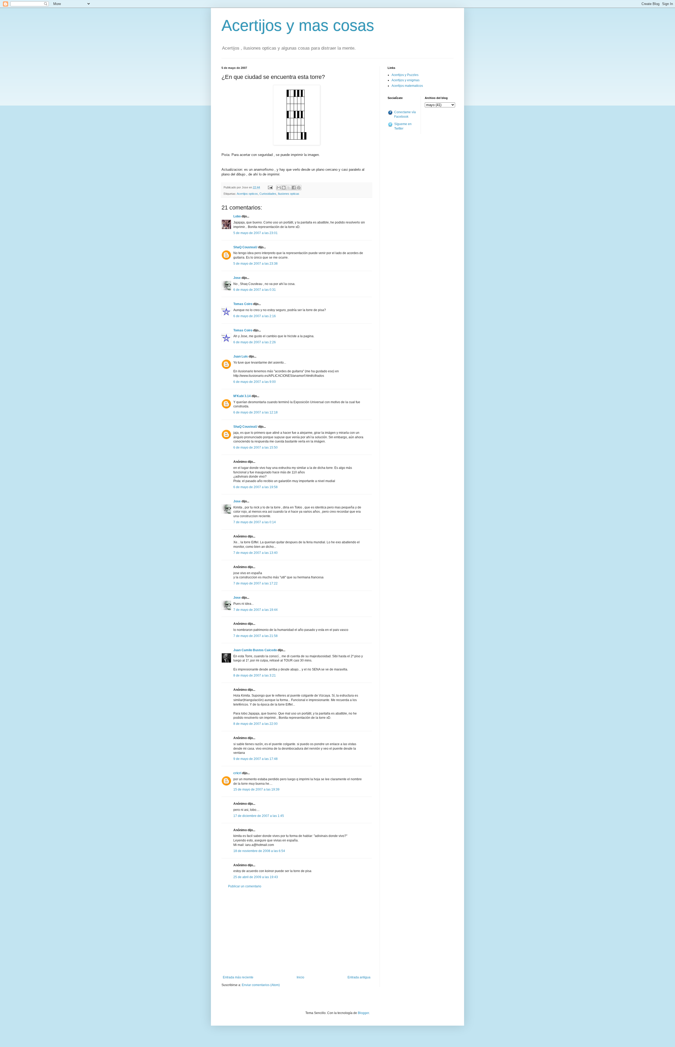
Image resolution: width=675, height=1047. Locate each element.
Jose (237, 278)
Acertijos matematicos (407, 86)
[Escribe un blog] (283, 187)
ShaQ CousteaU (245, 247)
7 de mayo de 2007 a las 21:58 (255, 636)
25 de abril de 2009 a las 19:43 (255, 877)
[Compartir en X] (288, 187)
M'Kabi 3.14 (242, 396)
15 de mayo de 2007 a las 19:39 (256, 789)
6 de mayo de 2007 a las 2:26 (254, 342)
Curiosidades (267, 193)
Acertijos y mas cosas (297, 25)
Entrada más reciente (238, 977)
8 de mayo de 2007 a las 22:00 (255, 724)
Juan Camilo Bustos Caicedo (255, 650)
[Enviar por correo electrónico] (278, 187)
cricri (237, 773)
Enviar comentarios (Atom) (261, 985)
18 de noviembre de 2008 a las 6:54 (259, 851)
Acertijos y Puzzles (405, 75)
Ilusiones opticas (288, 193)
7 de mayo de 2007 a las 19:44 (255, 610)
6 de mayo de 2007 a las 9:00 (254, 382)
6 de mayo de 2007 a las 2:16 (254, 316)
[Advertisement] (296, 932)
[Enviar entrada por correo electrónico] (270, 187)
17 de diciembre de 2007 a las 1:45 (258, 816)
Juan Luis (240, 356)
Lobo (237, 216)
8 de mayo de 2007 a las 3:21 (254, 675)
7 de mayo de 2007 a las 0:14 (254, 522)
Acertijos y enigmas (406, 80)
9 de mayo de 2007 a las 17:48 (255, 759)
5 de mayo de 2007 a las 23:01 (255, 233)
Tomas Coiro (242, 304)
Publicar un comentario (244, 886)
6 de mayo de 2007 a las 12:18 (255, 412)
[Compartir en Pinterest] (298, 187)
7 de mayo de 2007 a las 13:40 (255, 553)
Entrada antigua (359, 977)
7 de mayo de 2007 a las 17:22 (255, 583)
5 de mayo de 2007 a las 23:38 (255, 263)
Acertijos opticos (247, 193)
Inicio (300, 977)
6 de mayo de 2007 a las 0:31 (254, 290)
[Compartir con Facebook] (293, 187)
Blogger (363, 1013)
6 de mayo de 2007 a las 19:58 (255, 487)
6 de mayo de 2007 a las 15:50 (255, 447)
